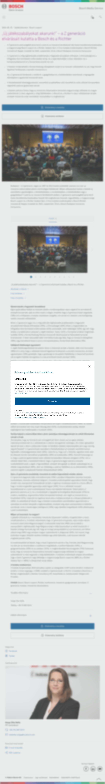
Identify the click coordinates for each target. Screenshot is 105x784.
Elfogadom (52, 401)
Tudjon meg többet (21, 393)
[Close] (89, 367)
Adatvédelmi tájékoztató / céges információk (30, 417)
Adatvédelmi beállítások (34, 413)
